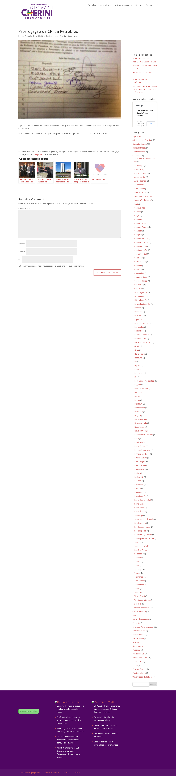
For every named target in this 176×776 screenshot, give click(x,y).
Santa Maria (139, 504)
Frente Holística (138, 634)
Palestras (136, 650)
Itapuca (137, 369)
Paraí (136, 438)
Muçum (137, 415)
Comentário (24, 208)
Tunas (137, 588)
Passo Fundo (139, 446)
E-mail (21, 251)
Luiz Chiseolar (26, 36)
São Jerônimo (140, 523)
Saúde (135, 665)
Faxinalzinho (139, 331)
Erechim (137, 307)
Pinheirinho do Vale (142, 450)
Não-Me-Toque (140, 419)
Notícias (138, 5)
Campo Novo (140, 223)
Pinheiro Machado (142, 454)
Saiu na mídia (138, 661)
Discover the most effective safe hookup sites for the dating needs (70, 709)
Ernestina (138, 311)
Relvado (137, 480)
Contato (149, 5)
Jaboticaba (138, 373)
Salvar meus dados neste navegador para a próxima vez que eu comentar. (53, 266)
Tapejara (138, 557)
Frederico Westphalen (143, 342)
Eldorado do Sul (141, 300)
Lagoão (137, 384)
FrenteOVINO (138, 638)
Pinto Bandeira (140, 458)
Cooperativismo (139, 611)
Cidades (135, 155)
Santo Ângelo (140, 511)
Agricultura (136, 136)
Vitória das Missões (142, 600)
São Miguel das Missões (144, 538)
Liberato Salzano (141, 388)
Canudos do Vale (141, 238)
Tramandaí (138, 577)
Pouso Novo (139, 469)
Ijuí (135, 361)
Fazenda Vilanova (141, 334)
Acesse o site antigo (28, 711)
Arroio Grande (140, 181)
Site (20, 259)
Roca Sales (139, 484)
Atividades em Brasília (56, 36)
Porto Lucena (140, 465)
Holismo (135, 642)
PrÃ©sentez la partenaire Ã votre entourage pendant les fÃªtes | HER (69, 720)
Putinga (137, 473)
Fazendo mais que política (98, 5)
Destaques (136, 615)
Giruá (136, 350)
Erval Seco (138, 315)
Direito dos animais (140, 619)
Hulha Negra (139, 354)
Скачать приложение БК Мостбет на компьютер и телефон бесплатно (68, 739)
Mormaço (138, 411)
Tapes (137, 565)
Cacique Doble (140, 208)
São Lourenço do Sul (143, 534)
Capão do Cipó (140, 246)
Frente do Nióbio (139, 630)
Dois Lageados (140, 292)
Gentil (136, 346)
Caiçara (137, 215)
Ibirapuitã (138, 358)
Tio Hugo (138, 569)
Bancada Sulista (139, 148)
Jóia (135, 377)
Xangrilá (137, 604)
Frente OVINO (106, 701)
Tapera (137, 561)
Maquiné (138, 392)
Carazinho (138, 258)
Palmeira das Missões (143, 434)
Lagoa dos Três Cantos (144, 381)
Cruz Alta (138, 288)
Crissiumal (138, 284)
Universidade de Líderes (142, 677)
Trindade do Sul (140, 584)
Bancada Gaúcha (139, 144)
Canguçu (138, 234)
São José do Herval (142, 527)
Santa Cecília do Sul (142, 500)
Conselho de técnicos (141, 607)
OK (151, 124)
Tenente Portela (139, 669)
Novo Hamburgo (141, 431)
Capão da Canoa (141, 242)
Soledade (138, 554)
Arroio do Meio (140, 173)
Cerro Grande (140, 261)
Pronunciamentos (139, 657)
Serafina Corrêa (140, 550)
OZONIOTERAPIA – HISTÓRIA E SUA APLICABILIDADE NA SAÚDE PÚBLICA (144, 89)
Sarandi (137, 542)
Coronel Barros (140, 281)
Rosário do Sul (140, 496)
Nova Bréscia (140, 427)
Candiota (138, 231)
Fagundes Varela (141, 323)
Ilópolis (137, 365)
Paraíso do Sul (140, 442)
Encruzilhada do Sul (142, 304)
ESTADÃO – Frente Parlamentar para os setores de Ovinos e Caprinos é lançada (107, 709)
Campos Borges (141, 227)
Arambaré (138, 169)
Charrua (137, 269)
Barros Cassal (140, 192)
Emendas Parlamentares (142, 627)
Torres (137, 573)
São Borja (138, 515)
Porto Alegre (139, 461)
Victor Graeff (139, 596)
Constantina (139, 273)
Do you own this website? (140, 124)
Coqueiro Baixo (140, 277)
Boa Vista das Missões (143, 196)
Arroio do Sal (139, 177)
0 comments (73, 36)
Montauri (138, 404)
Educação (136, 623)
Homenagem (137, 646)
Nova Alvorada (140, 423)
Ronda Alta (139, 492)
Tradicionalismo (139, 673)
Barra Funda (139, 188)
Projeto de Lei (138, 654)
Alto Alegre (139, 165)
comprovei (38, 154)
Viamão (137, 592)
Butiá (136, 204)
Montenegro (139, 407)
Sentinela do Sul (141, 546)
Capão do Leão (140, 250)
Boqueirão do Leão (142, 200)
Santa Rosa (139, 507)
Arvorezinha (139, 184)
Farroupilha (139, 327)
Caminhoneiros (138, 151)
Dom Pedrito (139, 296)
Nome (21, 243)
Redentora (138, 477)
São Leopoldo (140, 531)
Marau (137, 400)
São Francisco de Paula (144, 519)
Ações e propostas (122, 5)
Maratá (137, 396)
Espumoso (138, 319)
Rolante (137, 488)
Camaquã (138, 219)
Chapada (138, 265)
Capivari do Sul (140, 254)
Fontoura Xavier (141, 338)
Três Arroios (139, 580)
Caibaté (137, 211)
